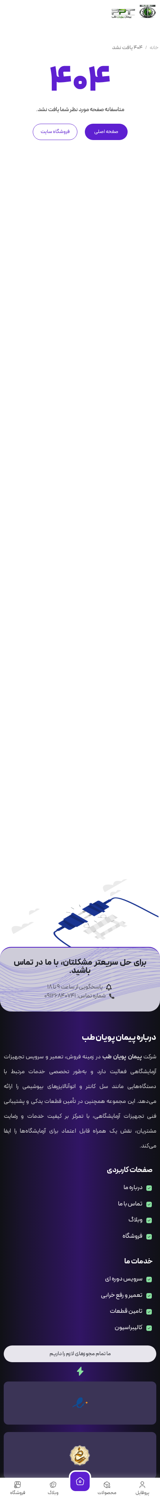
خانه (154, 48)
